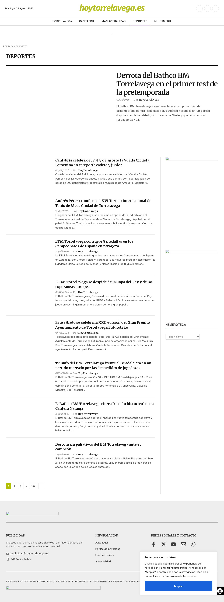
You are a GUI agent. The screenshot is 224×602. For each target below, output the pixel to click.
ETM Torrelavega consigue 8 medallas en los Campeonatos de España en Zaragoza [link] (94, 243)
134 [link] (33, 486)
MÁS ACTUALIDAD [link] (114, 21)
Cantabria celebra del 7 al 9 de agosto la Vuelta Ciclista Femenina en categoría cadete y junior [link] (102, 162)
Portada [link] (8, 46)
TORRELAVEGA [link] (62, 21)
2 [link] (14, 486)
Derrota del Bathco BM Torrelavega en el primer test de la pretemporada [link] (167, 84)
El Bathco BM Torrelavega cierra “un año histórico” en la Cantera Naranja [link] (104, 406)
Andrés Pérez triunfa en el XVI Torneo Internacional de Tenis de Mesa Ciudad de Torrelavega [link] (103, 203)
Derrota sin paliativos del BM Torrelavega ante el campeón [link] (98, 446)
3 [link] (21, 486)
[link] (220, 591)
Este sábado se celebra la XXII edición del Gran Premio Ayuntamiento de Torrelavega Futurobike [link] (102, 324)
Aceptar (179, 586)
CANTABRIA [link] (87, 21)
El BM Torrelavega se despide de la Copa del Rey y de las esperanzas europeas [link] (104, 284)
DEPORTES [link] (140, 21)
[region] (178, 573)
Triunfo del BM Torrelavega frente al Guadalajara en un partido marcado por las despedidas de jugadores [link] (103, 365)
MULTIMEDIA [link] (163, 21)
